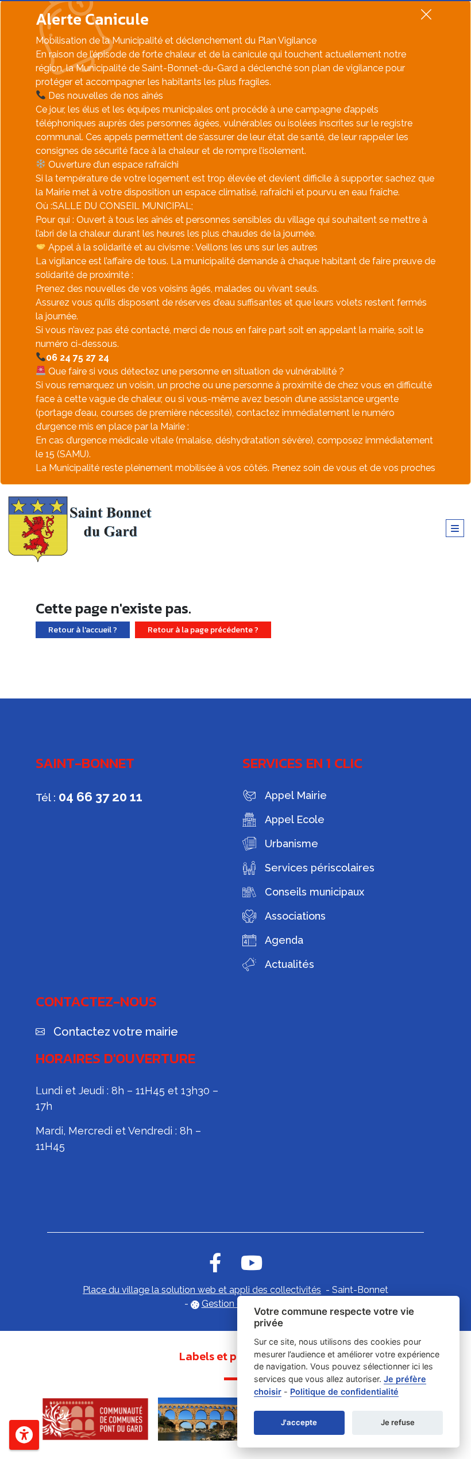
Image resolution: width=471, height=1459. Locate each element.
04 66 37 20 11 (100, 796)
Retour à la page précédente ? (203, 630)
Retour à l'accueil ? (82, 630)
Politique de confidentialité (344, 1391)
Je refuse (398, 1422)
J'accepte (299, 1422)
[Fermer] (426, 14)
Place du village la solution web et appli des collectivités (202, 1289)
